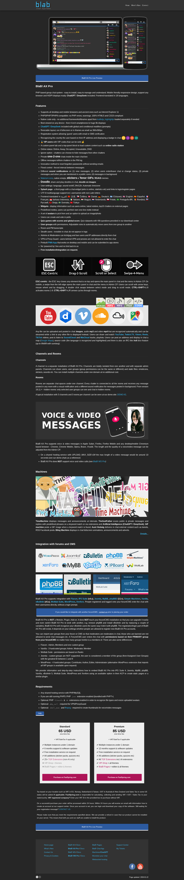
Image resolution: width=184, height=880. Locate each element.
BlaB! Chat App (98, 849)
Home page (48, 845)
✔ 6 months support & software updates (59, 748)
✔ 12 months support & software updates (115, 748)
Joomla (97, 599)
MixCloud (84, 337)
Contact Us (48, 852)
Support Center (122, 845)
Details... (144, 534)
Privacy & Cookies (51, 856)
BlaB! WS (71, 852)
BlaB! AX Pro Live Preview (92, 78)
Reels (145, 334)
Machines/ (100, 852)
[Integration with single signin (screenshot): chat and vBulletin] (77, 584)
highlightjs (109, 119)
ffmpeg (68, 708)
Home (127, 5)
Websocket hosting (99, 859)
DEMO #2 (121, 395)
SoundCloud (70, 337)
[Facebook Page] (131, 869)
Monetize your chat (99, 856)
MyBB (105, 599)
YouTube (119, 334)
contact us (103, 612)
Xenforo (80, 602)
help (40, 713)
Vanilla (145, 599)
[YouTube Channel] (139, 869)
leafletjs (100, 119)
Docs (78, 845)
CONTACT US (64, 809)
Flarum (74, 599)
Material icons (47, 178)
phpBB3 (113, 599)
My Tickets (120, 849)
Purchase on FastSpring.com (65, 777)
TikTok (39, 337)
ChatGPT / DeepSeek (51, 127)
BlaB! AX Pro (73, 849)
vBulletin (40, 602)
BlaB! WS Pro (99, 461)
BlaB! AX (71, 845)
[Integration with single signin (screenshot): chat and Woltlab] (106, 584)
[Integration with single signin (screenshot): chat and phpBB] (49, 584)
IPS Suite (83, 599)
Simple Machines (132, 599)
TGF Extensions (55, 759)
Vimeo (138, 334)
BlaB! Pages (104, 767)
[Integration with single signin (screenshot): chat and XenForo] (134, 584)
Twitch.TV (129, 334)
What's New (135, 5)
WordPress (70, 602)
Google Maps (47, 340)
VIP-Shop (103, 763)
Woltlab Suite (57, 602)
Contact (145, 5)
